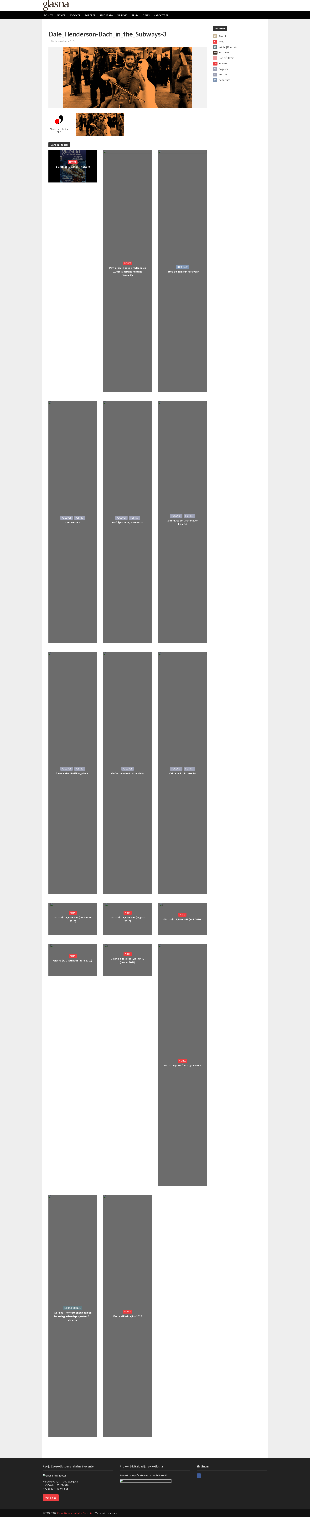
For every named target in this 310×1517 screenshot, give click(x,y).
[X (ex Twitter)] (205, 1475)
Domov (48, 15)
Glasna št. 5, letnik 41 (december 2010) (72, 919)
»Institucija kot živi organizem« (182, 1065)
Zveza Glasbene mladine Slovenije (75, 1513)
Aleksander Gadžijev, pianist (73, 773)
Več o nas (50, 1497)
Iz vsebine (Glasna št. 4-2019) (73, 166)
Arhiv (135, 15)
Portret (90, 15)
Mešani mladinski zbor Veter (128, 773)
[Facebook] (199, 1475)
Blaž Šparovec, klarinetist (127, 522)
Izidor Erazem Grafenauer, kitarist (182, 522)
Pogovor (75, 15)
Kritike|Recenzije (72, 1308)
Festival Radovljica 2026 (127, 1316)
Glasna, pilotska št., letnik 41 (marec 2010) (128, 960)
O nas (146, 15)
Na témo (122, 15)
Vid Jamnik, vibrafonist (182, 773)
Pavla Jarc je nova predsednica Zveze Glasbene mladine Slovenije (127, 271)
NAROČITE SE (161, 15)
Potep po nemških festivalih (182, 271)
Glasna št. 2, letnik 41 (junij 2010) (182, 919)
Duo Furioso (72, 522)
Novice (61, 15)
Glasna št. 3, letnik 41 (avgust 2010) (127, 919)
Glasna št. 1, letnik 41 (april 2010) (72, 960)
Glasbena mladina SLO (63, 41)
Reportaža (106, 15)
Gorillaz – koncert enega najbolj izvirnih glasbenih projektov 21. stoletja (73, 1316)
